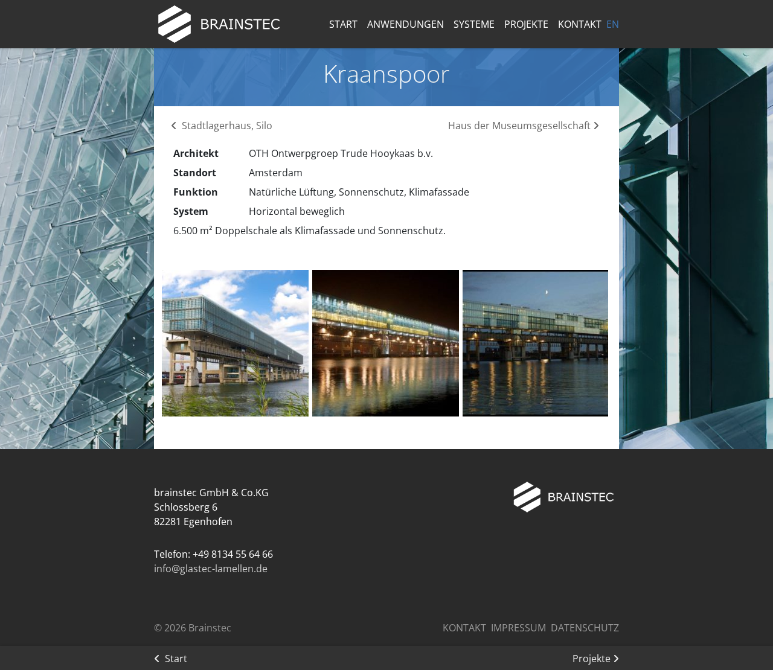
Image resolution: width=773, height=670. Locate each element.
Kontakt (579, 24)
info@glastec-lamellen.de (211, 568)
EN (612, 24)
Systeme (474, 24)
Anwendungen (405, 24)
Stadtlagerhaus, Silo (225, 125)
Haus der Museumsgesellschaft (520, 125)
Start (343, 24)
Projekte (526, 24)
